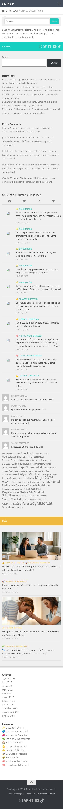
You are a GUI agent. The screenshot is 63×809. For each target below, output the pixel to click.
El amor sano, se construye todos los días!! (32, 399)
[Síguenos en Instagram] (40, 46)
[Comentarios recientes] (39, 201)
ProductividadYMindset (38, 485)
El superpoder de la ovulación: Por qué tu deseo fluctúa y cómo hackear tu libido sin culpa (37, 382)
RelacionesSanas (32, 488)
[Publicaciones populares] (24, 201)
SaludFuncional (27, 496)
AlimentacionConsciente (11, 454)
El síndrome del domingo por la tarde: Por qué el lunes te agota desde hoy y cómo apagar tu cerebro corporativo (36, 362)
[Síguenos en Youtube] (54, 46)
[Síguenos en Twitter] (45, 46)
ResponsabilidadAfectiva (15, 492)
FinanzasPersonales (26, 471)
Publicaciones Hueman (45, 794)
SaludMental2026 (28, 500)
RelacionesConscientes (12, 489)
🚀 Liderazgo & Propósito (37, 563)
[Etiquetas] (53, 201)
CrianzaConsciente (9, 468)
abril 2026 (7, 693)
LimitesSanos (9, 478)
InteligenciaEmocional (29, 474)
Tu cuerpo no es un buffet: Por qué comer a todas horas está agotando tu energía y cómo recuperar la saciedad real (30, 155)
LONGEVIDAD (21, 478)
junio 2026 (7, 686)
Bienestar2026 (37, 457)
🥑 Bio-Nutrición (24, 209)
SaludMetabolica (41, 500)
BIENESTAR (23, 456)
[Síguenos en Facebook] (49, 46)
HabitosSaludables (10, 474)
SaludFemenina (12, 495)
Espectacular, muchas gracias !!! (27, 446)
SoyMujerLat (41, 503)
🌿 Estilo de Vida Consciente (15, 646)
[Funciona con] (20, 794)
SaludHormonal (40, 496)
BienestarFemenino (27, 460)
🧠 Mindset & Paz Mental (15, 761)
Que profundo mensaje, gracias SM (28, 409)
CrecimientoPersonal (40, 463)
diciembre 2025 (9, 708)
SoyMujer (22, 504)
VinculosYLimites (12, 507)
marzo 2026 (8, 697)
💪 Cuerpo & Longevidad (27, 319)
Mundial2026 (22, 482)
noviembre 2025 (10, 712)
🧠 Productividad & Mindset (29, 336)
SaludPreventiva (9, 504)
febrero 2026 (8, 701)
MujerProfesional (9, 482)
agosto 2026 (8, 678)
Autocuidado (9, 456)
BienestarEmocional (11, 460)
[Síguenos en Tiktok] (59, 46)
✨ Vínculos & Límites (12, 628)
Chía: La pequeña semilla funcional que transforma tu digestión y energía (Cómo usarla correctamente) (36, 236)
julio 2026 (7, 682)
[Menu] (59, 3)
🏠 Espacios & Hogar (12, 742)
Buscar (5, 57)
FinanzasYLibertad (41, 471)
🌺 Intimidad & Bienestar (14, 735)
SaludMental (11, 499)
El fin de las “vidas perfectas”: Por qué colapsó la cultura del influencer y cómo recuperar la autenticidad (27, 141)
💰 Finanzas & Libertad (27, 299)
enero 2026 (8, 704)
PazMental (52, 482)
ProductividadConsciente (14, 485)
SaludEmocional (36, 492)
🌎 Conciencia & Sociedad (15, 731)
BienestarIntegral (43, 460)
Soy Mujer (8, 3)
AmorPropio (27, 453)
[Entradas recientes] (9, 201)
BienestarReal (8, 464)
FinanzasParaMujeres (10, 471)
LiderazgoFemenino (49, 474)
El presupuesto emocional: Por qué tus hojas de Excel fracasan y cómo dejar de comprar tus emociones (38, 306)
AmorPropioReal (42, 454)
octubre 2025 (8, 715)
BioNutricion (22, 463)
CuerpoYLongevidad (29, 467)
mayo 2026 (7, 689)
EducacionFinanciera (49, 468)
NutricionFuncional (36, 482)
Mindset (30, 478)
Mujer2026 (44, 477)
